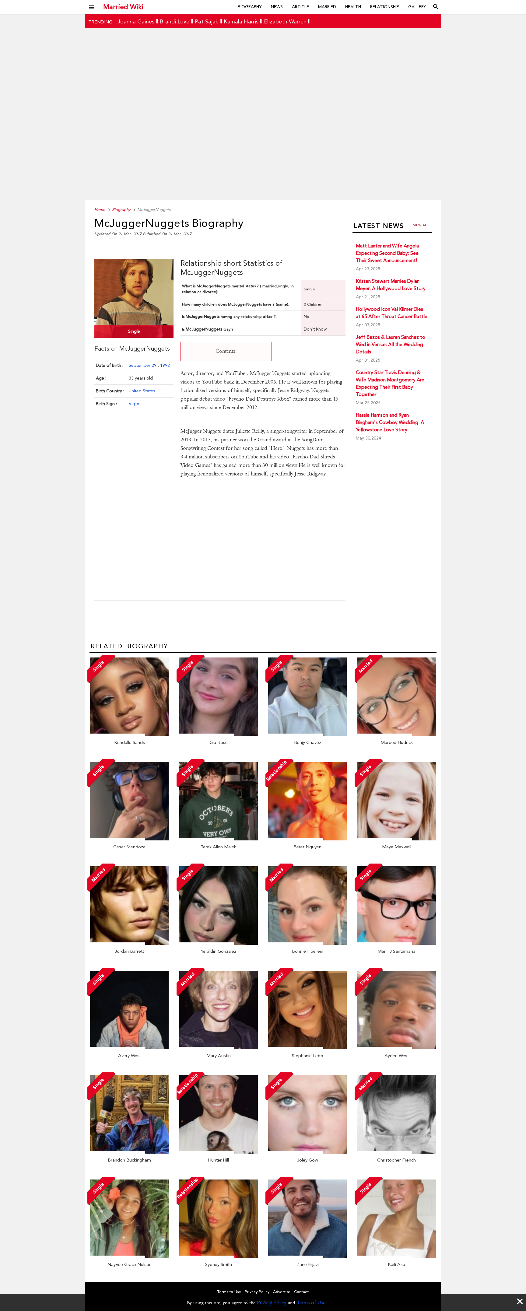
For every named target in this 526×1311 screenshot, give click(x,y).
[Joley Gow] (307, 1152)
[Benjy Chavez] (307, 734)
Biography (250, 6)
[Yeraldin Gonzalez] (218, 943)
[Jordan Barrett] (129, 943)
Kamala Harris (241, 21)
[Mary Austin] (218, 1047)
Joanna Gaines (135, 21)
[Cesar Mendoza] (129, 839)
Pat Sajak (206, 21)
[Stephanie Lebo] (307, 1047)
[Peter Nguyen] (307, 839)
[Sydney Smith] (218, 1256)
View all (421, 225)
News (277, 6)
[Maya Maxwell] (396, 839)
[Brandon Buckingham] (129, 1152)
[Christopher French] (396, 1152)
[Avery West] (129, 1047)
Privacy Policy (271, 1303)
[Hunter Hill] (218, 1152)
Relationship (384, 6)
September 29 (143, 365)
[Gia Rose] (218, 734)
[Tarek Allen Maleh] (218, 839)
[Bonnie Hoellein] (307, 943)
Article (300, 6)
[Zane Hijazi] (307, 1256)
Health (353, 6)
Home (99, 209)
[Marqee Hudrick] (396, 734)
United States (142, 390)
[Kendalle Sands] (129, 734)
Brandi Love (174, 21)
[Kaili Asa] (396, 1256)
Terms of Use (311, 1303)
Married (327, 6)
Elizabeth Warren (285, 21)
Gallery (417, 6)
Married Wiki (123, 7)
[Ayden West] (396, 1047)
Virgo (134, 403)
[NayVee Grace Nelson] (129, 1256)
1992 (165, 365)
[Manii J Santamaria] (396, 943)
